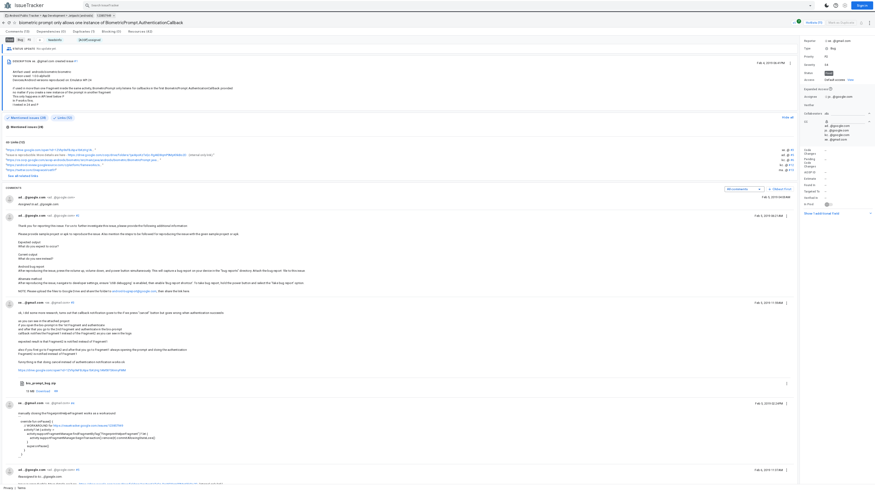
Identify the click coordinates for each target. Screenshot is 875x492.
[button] (837, 48)
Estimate (810, 178)
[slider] (800, 260)
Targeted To (812, 191)
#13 (791, 170)
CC (806, 121)
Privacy (8, 488)
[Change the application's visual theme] (826, 5)
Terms (22, 488)
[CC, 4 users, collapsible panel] (848, 122)
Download (43, 391)
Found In (809, 185)
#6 (792, 160)
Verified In (811, 198)
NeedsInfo (55, 40)
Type (807, 48)
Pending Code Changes (810, 163)
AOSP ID (810, 172)
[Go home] (3, 23)
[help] (835, 5)
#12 (791, 165)
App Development (53, 15)
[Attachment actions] (786, 383)
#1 (75, 61)
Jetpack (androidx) (80, 15)
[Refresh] (9, 23)
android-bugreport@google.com (134, 291)
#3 (792, 150)
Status (808, 73)
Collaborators (813, 113)
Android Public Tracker (24, 15)
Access (809, 80)
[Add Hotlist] (40, 40)
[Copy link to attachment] (56, 391)
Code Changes (810, 152)
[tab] (17, 31)
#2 (77, 215)
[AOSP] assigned (89, 40)
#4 (72, 403)
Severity (809, 65)
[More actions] (869, 22)
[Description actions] (790, 63)
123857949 (104, 15)
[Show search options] (810, 5)
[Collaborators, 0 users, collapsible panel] (848, 113)
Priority (808, 56)
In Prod (808, 204)
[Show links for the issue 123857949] (114, 15)
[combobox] (449, 5)
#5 (792, 155)
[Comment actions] (786, 215)
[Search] (87, 5)
